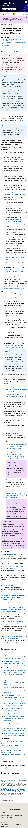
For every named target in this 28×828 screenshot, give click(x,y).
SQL (6, 24)
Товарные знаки (17, 824)
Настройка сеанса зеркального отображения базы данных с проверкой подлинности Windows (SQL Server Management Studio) (13, 583)
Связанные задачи (6, 47)
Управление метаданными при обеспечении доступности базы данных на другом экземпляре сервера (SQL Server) (14, 286)
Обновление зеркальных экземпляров (13, 726)
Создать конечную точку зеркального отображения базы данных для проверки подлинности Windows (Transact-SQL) (14, 697)
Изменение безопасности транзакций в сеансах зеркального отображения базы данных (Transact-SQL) (16, 495)
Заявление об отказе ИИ (6, 815)
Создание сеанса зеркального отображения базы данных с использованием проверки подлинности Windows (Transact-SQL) (14, 597)
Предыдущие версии (18, 815)
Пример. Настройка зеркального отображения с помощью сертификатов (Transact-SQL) (13, 545)
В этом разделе (5, 45)
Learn (2, 24)
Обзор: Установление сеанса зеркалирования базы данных (13, 43)
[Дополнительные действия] (26, 24)
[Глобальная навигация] (1, 14)
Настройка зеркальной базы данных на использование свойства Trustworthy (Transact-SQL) (14, 718)
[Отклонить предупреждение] (26, 2)
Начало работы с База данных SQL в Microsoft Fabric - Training (13, 781)
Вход (26, 14)
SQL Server (11, 24)
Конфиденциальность (6, 819)
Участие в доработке (10, 817)
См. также (4, 48)
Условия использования (6, 824)
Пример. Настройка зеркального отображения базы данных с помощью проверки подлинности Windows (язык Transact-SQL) (13, 609)
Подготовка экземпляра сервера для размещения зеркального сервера (13, 40)
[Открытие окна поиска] (23, 14)
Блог (2, 817)
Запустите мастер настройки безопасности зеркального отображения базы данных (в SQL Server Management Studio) (15, 656)
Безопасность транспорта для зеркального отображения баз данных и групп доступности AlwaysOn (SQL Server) (14, 192)
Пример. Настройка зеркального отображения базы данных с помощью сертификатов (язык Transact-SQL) (13, 623)
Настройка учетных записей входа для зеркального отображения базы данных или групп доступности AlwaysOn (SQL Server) (14, 636)
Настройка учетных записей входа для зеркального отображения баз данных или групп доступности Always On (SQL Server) (14, 271)
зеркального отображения (9, 82)
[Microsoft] (14, 14)
